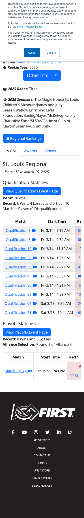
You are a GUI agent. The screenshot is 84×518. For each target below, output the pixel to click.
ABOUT (42, 448)
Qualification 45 (19, 276)
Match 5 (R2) (16, 370)
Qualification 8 (19, 239)
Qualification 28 (19, 257)
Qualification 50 (19, 285)
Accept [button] (32, 52)
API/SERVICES (42, 440)
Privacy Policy (29, 26)
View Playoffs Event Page (27, 332)
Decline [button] (51, 52)
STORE (42, 470)
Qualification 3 (19, 230)
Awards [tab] (30, 150)
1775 (74, 375)
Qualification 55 (19, 294)
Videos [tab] (50, 150)
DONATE (42, 463)
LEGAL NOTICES (42, 486)
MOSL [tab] (11, 150)
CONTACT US (42, 455)
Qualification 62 (19, 303)
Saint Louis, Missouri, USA (39, 62)
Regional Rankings (25, 138)
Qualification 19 (19, 248)
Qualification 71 (19, 312)
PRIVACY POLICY (42, 478)
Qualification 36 (19, 267)
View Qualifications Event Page (32, 191)
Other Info (39, 75)
